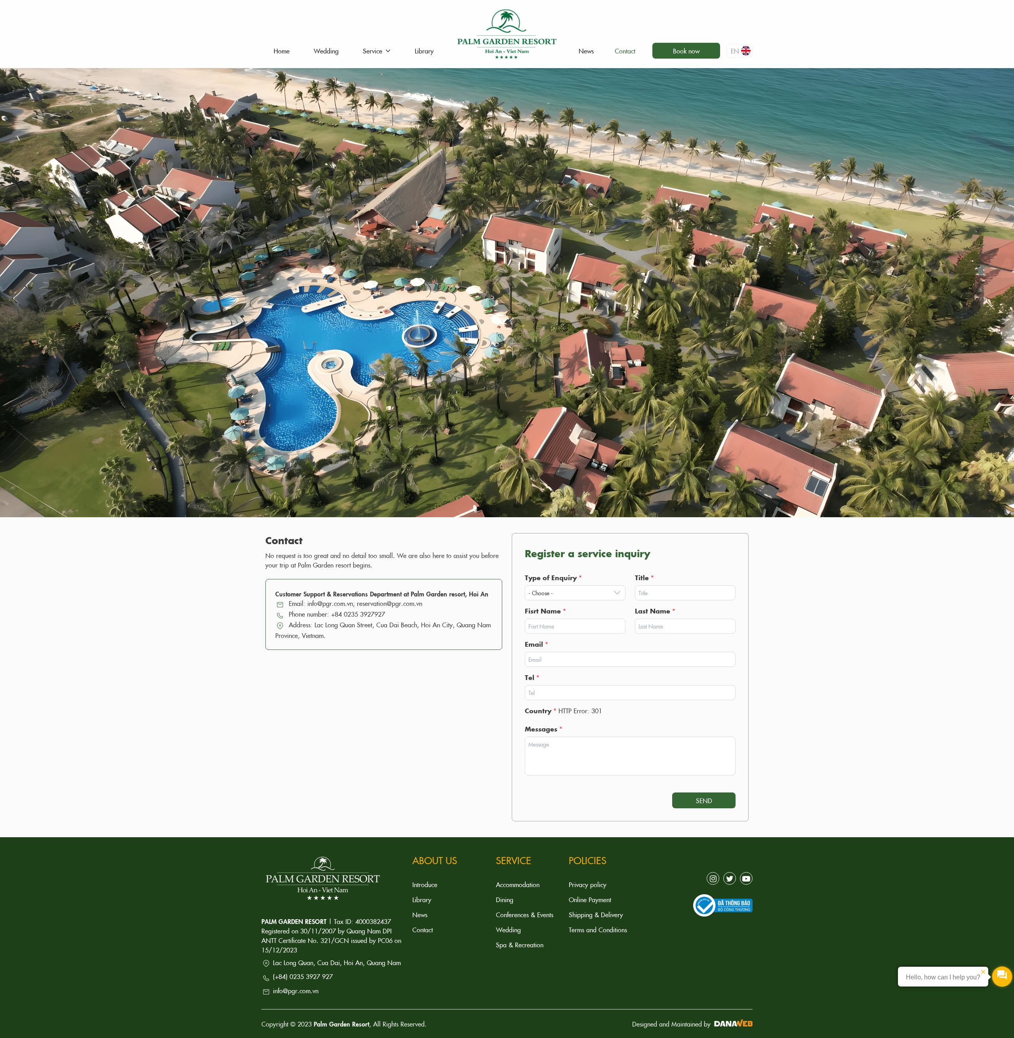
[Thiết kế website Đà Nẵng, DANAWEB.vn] (733, 1023)
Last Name (655, 610)
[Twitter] (729, 878)
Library (421, 899)
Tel (532, 677)
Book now (686, 50)
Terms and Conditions (598, 929)
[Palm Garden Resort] (507, 32)
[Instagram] (713, 878)
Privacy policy (587, 884)
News (419, 914)
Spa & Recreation (519, 944)
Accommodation (517, 884)
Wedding (508, 929)
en (735, 50)
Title (644, 577)
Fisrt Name (545, 610)
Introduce (424, 884)
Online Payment (590, 899)
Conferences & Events (524, 914)
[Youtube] (746, 878)
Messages (543, 728)
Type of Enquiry (553, 577)
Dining (504, 899)
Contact (422, 929)
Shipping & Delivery (596, 914)
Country (541, 710)
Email (536, 644)
